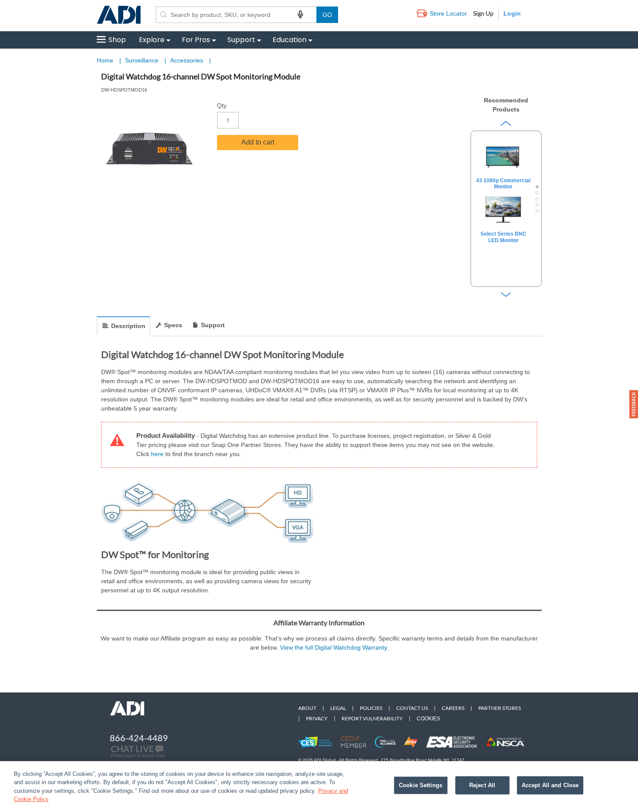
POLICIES (371, 708)
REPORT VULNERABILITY (372, 718)
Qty (222, 105)
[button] (633, 404)
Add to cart (257, 142)
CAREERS (453, 708)
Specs (173, 325)
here (158, 453)
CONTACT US (412, 708)
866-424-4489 (139, 737)
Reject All (482, 785)
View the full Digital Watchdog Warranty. (334, 647)
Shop (117, 40)
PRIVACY (317, 718)
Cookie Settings (420, 785)
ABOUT (307, 708)
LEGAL (338, 708)
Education (289, 40)
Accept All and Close (550, 785)
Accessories (187, 60)
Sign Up (483, 13)
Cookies (428, 719)
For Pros (196, 40)
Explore (151, 40)
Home (105, 60)
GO (327, 14)
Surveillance (142, 60)
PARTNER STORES (499, 708)
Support (241, 40)
